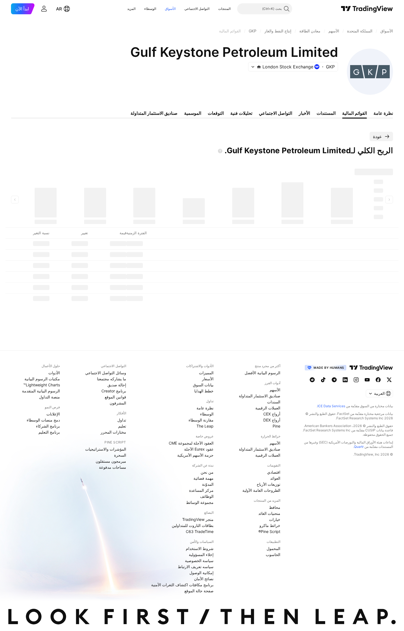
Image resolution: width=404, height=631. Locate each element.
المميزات (206, 372)
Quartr (359, 447)
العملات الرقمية (267, 408)
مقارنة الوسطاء (201, 420)
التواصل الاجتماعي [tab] (275, 113)
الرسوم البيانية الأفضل (262, 372)
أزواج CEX (271, 414)
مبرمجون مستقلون (111, 461)
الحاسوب (273, 554)
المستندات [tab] (326, 113)
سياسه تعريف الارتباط (196, 566)
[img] (258, 66)
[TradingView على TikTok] (323, 380)
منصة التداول (49, 397)
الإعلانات (53, 414)
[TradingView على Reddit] (312, 380)
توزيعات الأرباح (268, 484)
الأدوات (54, 372)
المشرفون (118, 403)
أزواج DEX (271, 420)
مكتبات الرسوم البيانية (42, 378)
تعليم (122, 426)
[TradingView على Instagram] (356, 380)
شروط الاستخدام (200, 548)
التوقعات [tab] (216, 113)
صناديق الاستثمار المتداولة (259, 395)
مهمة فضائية (203, 478)
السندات (273, 402)
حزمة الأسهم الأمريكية (195, 455)
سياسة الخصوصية (199, 560)
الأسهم (275, 389)
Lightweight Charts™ (41, 384)
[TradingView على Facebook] (378, 380)
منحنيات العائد (269, 513)
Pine (276, 426)
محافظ (274, 507)
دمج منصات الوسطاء (43, 420)
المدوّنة (208, 484)
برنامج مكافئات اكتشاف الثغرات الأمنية (182, 584)
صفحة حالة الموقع (199, 590)
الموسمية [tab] (192, 113)
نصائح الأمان (204, 578)
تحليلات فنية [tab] (241, 113)
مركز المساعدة (201, 490)
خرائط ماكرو (269, 525)
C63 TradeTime (200, 531)
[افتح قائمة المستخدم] (43, 8)
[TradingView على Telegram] (334, 380)
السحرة (120, 455)
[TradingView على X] (389, 380)
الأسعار (208, 378)
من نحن (207, 472)
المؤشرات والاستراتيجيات (105, 449)
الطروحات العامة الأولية (261, 490)
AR (59, 9)
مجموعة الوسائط (200, 502)
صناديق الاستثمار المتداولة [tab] (154, 113)
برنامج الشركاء (48, 426)
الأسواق (170, 9)
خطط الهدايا (204, 391)
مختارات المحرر (113, 432)
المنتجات (224, 9)
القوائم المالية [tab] (354, 113)
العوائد (275, 478)
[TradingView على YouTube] (367, 380)
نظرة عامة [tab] (383, 113)
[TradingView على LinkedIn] (345, 380)
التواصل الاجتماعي (196, 9)
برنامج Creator (113, 391)
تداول (121, 420)
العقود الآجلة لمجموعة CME (191, 443)
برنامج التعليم (49, 432)
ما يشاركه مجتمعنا (111, 378)
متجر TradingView (198, 519)
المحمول (273, 548)
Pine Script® (269, 531)
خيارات (274, 519)
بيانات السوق (203, 384)
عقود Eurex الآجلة (199, 449)
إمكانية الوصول (201, 572)
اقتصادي (273, 472)
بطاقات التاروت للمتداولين (193, 525)
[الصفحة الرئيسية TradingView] (367, 9)
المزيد (131, 9)
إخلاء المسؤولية (201, 554)
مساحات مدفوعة (112, 467)
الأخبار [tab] (304, 113)
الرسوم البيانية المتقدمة (41, 391)
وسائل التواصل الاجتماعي (105, 372)
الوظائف (207, 496)
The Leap (205, 426)
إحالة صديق (116, 384)
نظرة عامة (205, 408)
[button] (214, 8)
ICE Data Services (331, 406)
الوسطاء (150, 9)
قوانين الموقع (115, 397)
